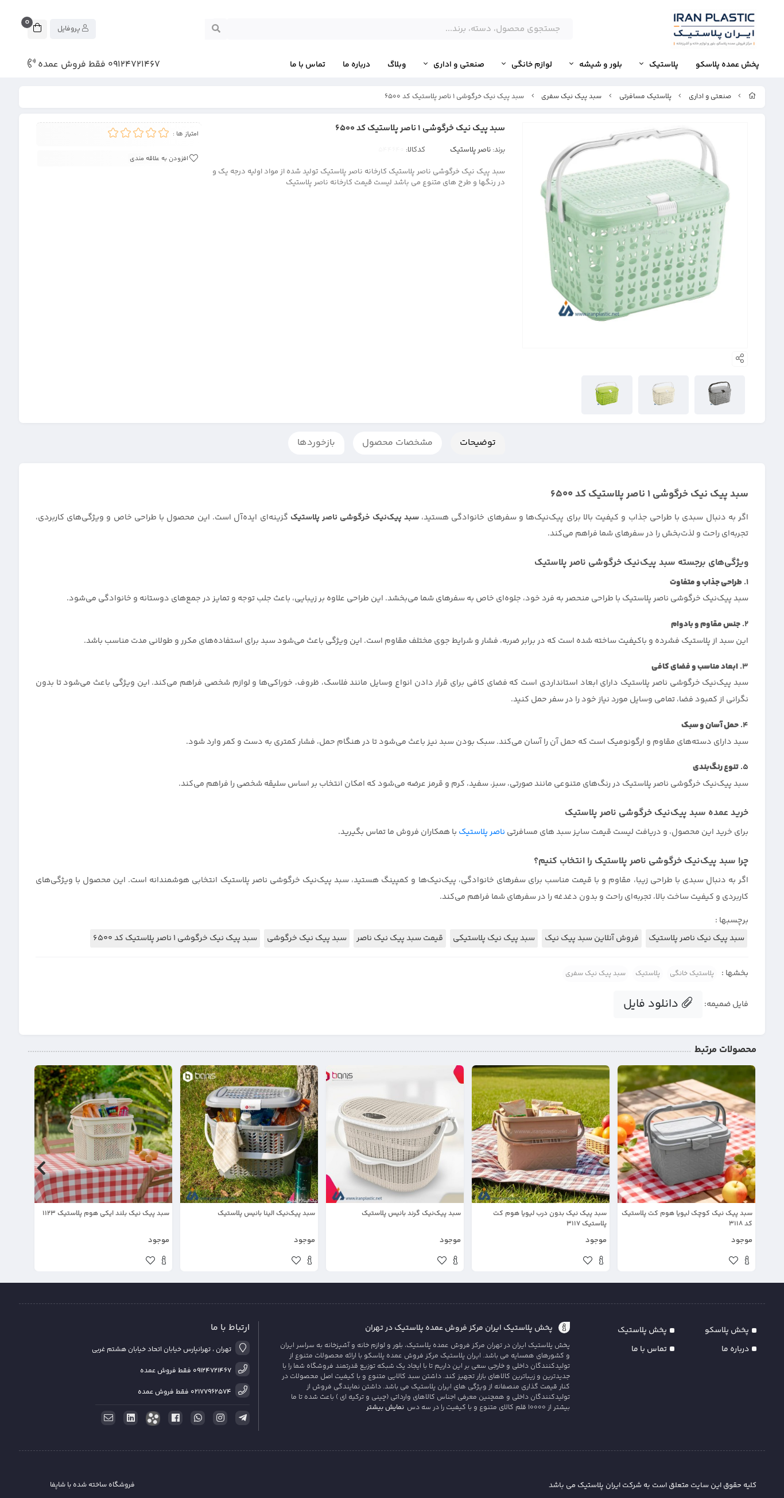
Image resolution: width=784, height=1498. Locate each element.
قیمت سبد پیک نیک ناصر (399, 938)
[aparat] (151, 1418)
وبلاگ (396, 65)
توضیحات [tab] (478, 443)
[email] (106, 1418)
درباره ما (356, 65)
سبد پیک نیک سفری (571, 96)
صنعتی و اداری (458, 65)
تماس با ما (307, 65)
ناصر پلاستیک (470, 150)
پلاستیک (663, 65)
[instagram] (218, 1418)
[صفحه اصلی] (752, 96)
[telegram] (240, 1418)
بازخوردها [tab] (316, 443)
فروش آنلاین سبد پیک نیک (592, 938)
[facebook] (173, 1418)
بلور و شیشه (600, 65)
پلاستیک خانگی (692, 973)
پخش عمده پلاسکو (727, 65)
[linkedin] (128, 1418)
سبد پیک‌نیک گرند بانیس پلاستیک (411, 1214)
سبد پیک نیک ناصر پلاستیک (696, 938)
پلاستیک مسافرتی (645, 96)
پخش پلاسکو (727, 1330)
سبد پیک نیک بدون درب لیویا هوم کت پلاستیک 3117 (550, 1219)
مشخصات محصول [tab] (397, 443)
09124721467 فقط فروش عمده (98, 65)
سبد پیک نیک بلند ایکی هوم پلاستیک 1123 (105, 1214)
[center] (216, 29)
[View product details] (747, 1262)
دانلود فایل (652, 1004)
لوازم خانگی (531, 65)
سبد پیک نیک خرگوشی (307, 938)
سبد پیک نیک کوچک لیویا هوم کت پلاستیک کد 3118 (687, 1219)
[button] (743, 1168)
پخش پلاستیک (642, 1330)
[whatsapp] (196, 1418)
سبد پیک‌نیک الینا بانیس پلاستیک (266, 1214)
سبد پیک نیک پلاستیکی (494, 938)
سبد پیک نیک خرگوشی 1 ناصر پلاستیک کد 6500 (175, 938)
